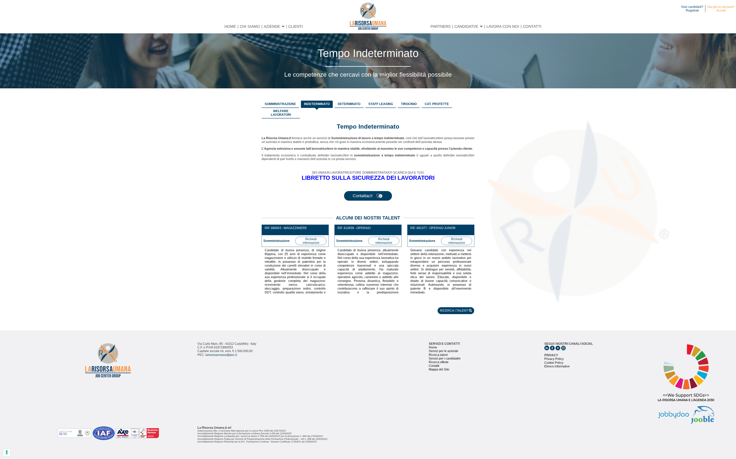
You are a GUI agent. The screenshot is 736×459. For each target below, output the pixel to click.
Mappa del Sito (439, 369)
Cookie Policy (553, 362)
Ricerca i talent (454, 310)
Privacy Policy (554, 358)
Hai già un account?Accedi (720, 8)
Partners (440, 26)
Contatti (532, 26)
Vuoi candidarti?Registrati (692, 8)
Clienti (295, 26)
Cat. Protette (437, 104)
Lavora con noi (502, 26)
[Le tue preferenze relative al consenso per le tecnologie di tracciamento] (6, 452)
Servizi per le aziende (443, 351)
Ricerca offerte (439, 362)
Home (230, 26)
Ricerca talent (438, 354)
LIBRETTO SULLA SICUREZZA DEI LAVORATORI (368, 178)
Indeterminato (317, 104)
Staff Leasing (380, 104)
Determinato (349, 104)
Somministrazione (280, 104)
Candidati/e (466, 26)
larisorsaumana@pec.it (221, 354)
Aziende (272, 26)
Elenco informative (557, 366)
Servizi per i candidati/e (445, 358)
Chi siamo (250, 26)
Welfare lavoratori (281, 112)
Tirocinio (409, 104)
